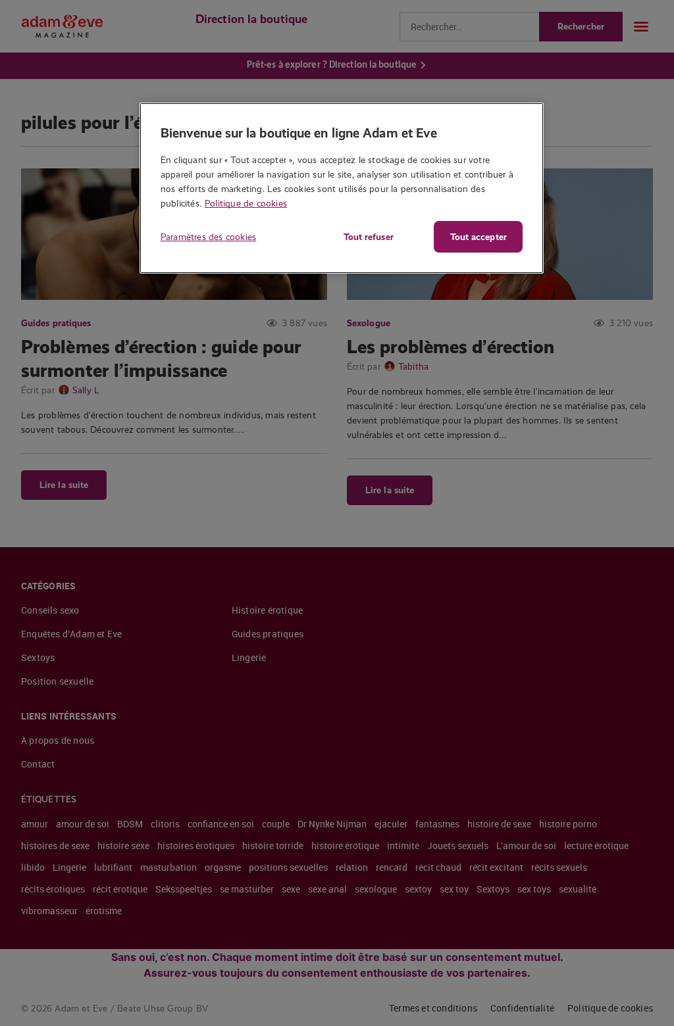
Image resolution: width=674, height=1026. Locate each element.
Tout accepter (478, 237)
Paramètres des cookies (208, 237)
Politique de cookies (246, 203)
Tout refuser (369, 237)
